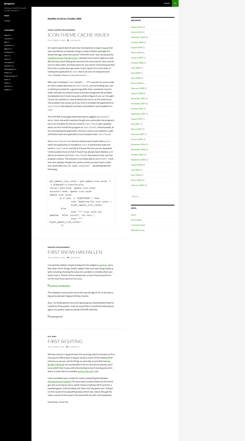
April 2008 (136, 78)
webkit (6, 90)
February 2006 (137, 185)
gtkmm (6, 49)
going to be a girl (86, 371)
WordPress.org (137, 230)
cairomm (7, 39)
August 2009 (136, 47)
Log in (133, 215)
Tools (6, 83)
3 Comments (74, 40)
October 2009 (137, 42)
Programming (68, 30)
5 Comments (74, 257)
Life (49, 336)
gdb (5, 42)
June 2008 (135, 68)
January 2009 (137, 57)
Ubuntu (7, 86)
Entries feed (136, 220)
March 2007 (136, 129)
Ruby (54, 336)
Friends (167, 3)
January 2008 (137, 93)
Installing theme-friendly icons (62, 58)
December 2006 (138, 144)
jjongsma (9, 3)
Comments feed (138, 225)
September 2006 (138, 159)
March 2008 (136, 83)
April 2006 (136, 175)
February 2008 (137, 88)
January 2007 (137, 139)
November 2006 (138, 149)
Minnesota (8, 62)
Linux (6, 59)
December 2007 (138, 98)
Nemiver (51, 247)
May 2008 (135, 73)
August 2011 (136, 27)
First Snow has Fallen (75, 252)
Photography (9, 69)
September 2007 (138, 114)
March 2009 (136, 52)
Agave (51, 30)
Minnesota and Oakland (59, 381)
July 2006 (135, 170)
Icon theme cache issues (78, 35)
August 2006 (136, 165)
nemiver (103, 265)
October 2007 (137, 108)
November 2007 (138, 103)
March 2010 (136, 32)
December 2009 (138, 37)
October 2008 (137, 63)
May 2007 (135, 124)
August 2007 (136, 119)
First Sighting (65, 341)
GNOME (57, 30)
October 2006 (137, 154)
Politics (7, 73)
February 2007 (137, 134)
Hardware (8, 52)
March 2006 (136, 180)
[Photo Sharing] (59, 285)
